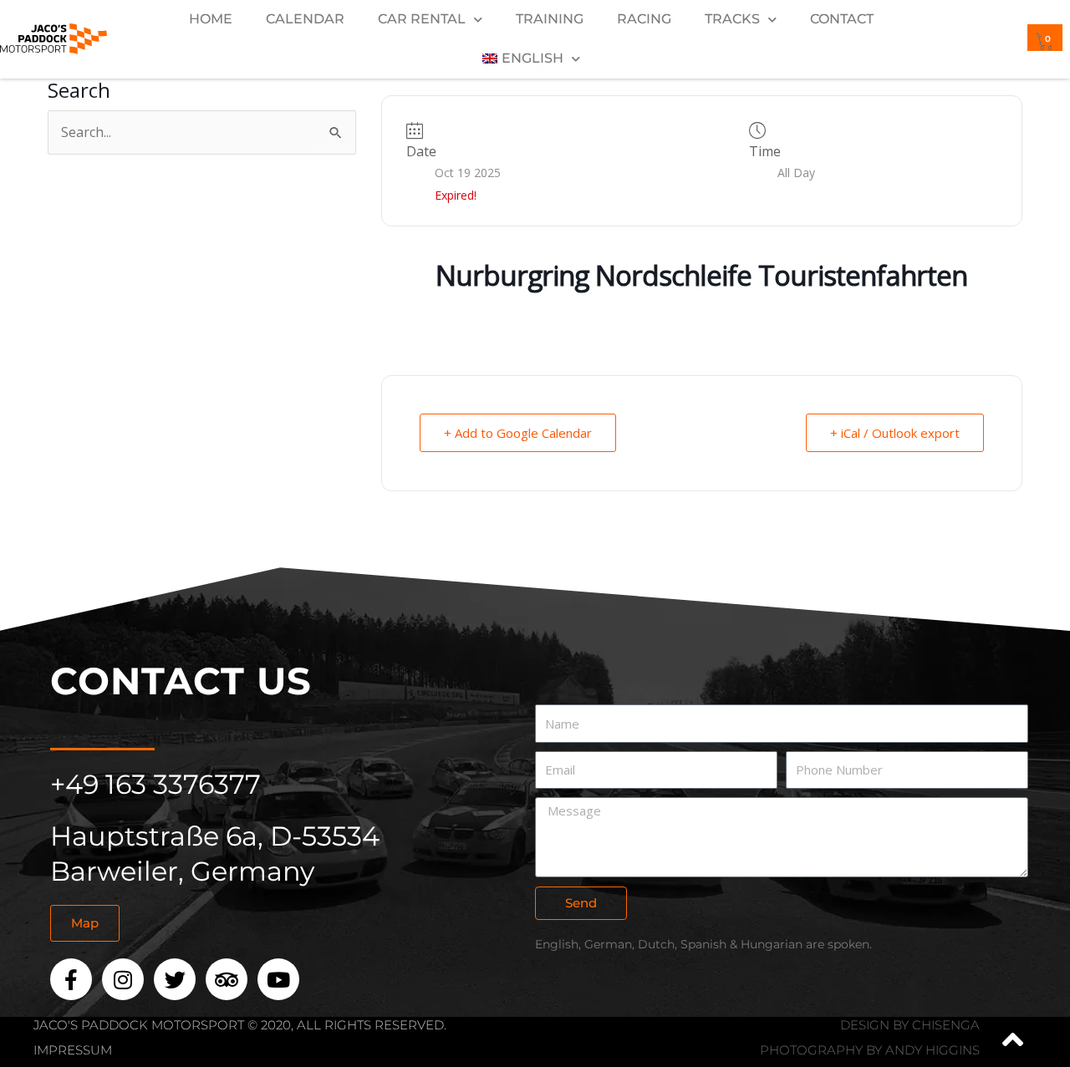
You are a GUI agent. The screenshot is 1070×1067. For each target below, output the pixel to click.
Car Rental (422, 19)
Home (210, 19)
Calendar (305, 19)
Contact (842, 19)
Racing (644, 19)
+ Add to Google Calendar (518, 432)
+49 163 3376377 (155, 784)
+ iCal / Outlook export (895, 432)
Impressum (72, 1050)
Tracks (732, 19)
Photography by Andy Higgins (870, 1050)
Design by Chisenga (910, 1025)
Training (549, 19)
